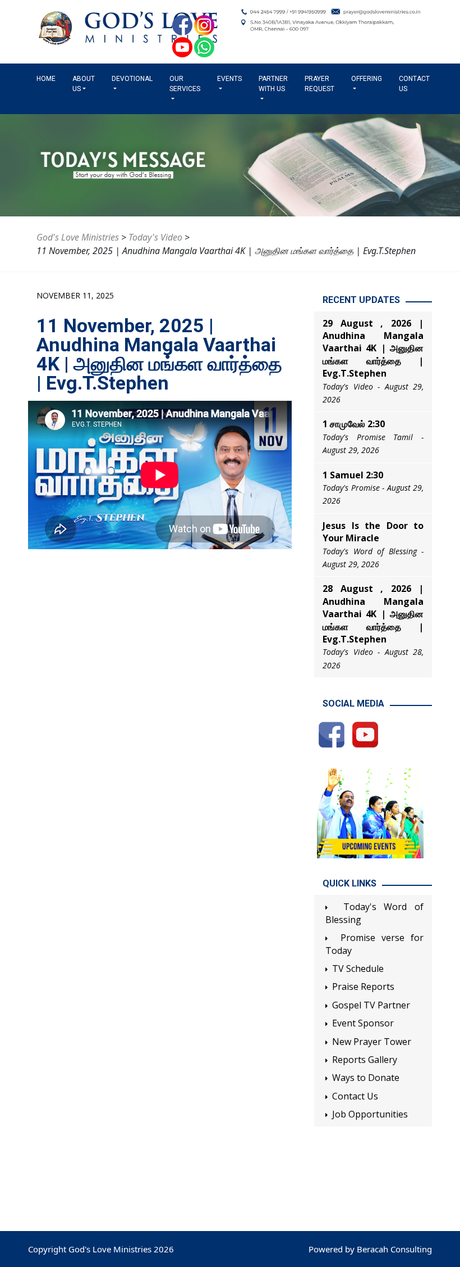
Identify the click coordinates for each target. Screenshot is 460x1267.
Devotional (132, 79)
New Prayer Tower (371, 1041)
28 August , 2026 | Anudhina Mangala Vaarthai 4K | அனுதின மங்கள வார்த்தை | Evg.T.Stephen (373, 613)
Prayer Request (319, 84)
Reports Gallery (364, 1059)
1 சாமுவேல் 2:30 (354, 424)
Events (229, 79)
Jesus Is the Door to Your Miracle (373, 531)
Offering (366, 79)
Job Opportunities (370, 1114)
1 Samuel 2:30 (353, 475)
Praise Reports (363, 986)
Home (48, 79)
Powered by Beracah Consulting (370, 1249)
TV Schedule (358, 968)
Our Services (184, 84)
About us (83, 84)
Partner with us (273, 84)
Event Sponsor (363, 1023)
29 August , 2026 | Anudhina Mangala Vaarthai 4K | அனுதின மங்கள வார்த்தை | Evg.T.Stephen (373, 348)
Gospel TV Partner (371, 1005)
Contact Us (414, 84)
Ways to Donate (365, 1077)
